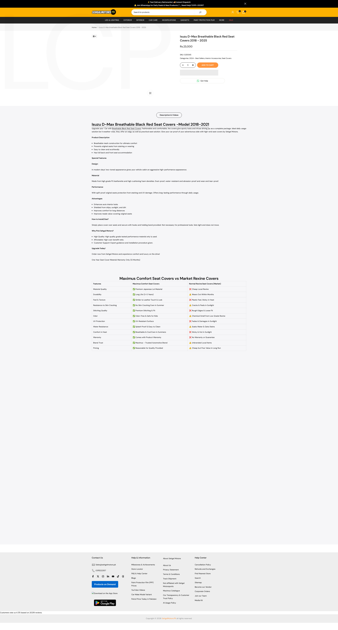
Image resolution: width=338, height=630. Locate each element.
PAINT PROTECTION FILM (204, 20)
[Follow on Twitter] (98, 576)
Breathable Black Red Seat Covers (126, 128)
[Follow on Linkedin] (108, 576)
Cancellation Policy (203, 564)
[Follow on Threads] (123, 576)
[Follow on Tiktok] (118, 576)
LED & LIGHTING (112, 20)
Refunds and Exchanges (205, 569)
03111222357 (101, 570)
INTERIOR (140, 20)
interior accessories (213, 58)
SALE (231, 20)
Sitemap (198, 582)
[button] (199, 73)
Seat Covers (226, 58)
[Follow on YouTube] (113, 576)
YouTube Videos (138, 590)
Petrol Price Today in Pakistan (143, 599)
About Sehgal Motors (172, 558)
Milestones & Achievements (143, 564)
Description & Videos (169, 115)
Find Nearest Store (203, 573)
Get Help (204, 81)
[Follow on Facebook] (93, 576)
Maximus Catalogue (171, 590)
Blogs (133, 578)
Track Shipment (169, 578)
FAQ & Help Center (139, 573)
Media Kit (199, 600)
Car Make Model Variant (141, 594)
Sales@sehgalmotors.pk (106, 564)
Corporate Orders (202, 591)
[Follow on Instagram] (103, 576)
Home (94, 27)
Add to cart (208, 65)
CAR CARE (153, 20)
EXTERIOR (128, 20)
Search (198, 578)
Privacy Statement (171, 569)
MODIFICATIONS (169, 20)
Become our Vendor (203, 587)
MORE (221, 20)
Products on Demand (105, 584)
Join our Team (201, 596)
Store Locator (137, 569)
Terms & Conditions (171, 574)
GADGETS (184, 20)
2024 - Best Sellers (197, 58)
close (93, 4)
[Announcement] (169, 4)
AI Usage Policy (169, 603)
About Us (167, 565)
